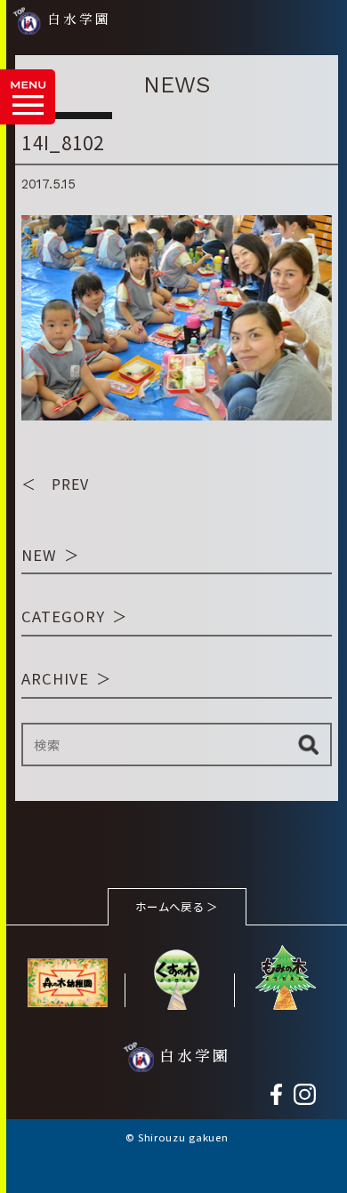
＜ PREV (55, 483)
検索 (308, 744)
